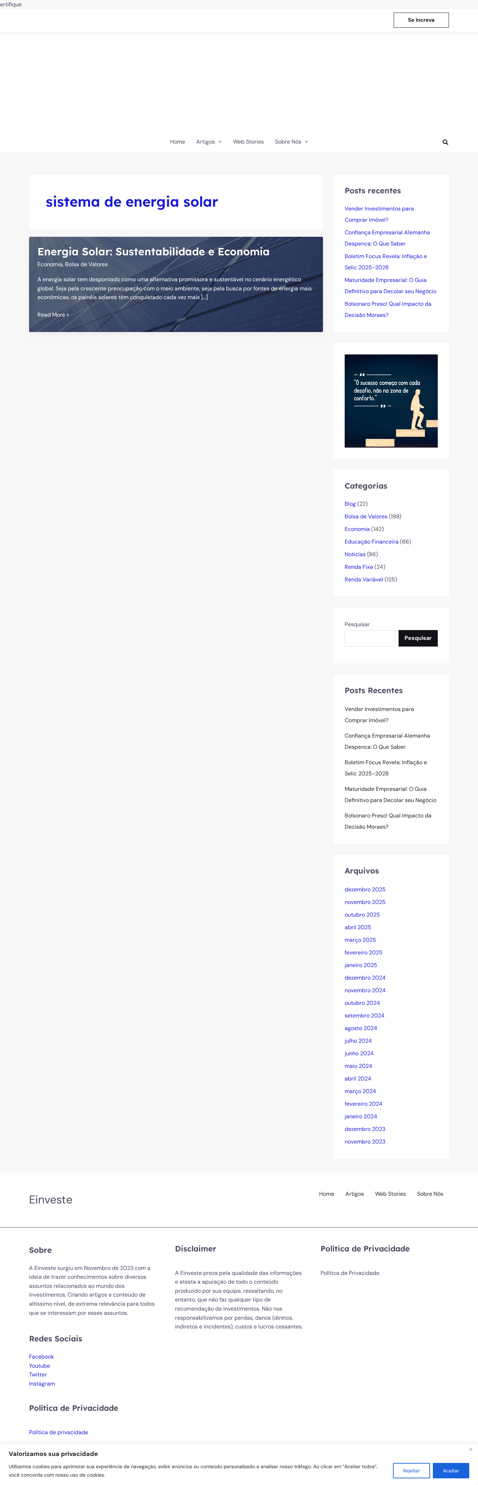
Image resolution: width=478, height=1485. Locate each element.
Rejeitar (411, 1470)
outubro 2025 (362, 914)
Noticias (355, 554)
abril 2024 (358, 1078)
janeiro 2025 (361, 965)
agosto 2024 (361, 1028)
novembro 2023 (365, 1141)
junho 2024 (359, 1053)
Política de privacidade (58, 1432)
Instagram (42, 1383)
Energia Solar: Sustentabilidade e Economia (153, 251)
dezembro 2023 (365, 1129)
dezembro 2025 (365, 889)
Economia (50, 264)
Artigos (354, 1193)
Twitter (38, 1374)
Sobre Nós (430, 1193)
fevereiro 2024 (363, 1103)
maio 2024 (358, 1066)
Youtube (39, 1365)
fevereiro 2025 (363, 952)
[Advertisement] (239, 84)
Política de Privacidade (350, 1273)
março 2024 (360, 1091)
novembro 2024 (365, 990)
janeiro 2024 (361, 1116)
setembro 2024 (365, 1015)
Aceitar (451, 1470)
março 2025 (360, 940)
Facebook (41, 1356)
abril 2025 (358, 927)
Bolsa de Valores (86, 264)
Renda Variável (364, 579)
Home (326, 1193)
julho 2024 (358, 1040)
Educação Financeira (372, 541)
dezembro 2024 (365, 977)
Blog (350, 503)
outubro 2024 (362, 1003)
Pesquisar (357, 624)
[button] (421, 20)
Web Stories (390, 1193)
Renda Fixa (359, 567)
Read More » (53, 315)
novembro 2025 (365, 902)
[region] (239, 1464)
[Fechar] (470, 1449)
